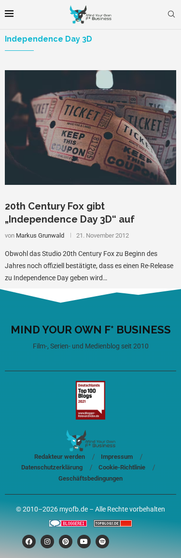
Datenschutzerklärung (52, 467)
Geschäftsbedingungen (90, 478)
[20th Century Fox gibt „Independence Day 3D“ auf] (90, 127)
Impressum (117, 456)
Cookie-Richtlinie (121, 467)
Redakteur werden (59, 456)
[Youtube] (84, 541)
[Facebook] (29, 541)
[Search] (171, 14)
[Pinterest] (65, 541)
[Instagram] (47, 541)
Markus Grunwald (40, 235)
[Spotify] (102, 541)
